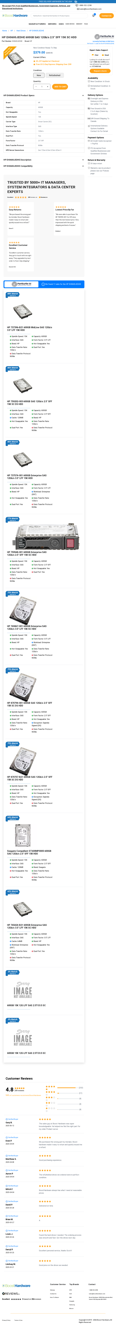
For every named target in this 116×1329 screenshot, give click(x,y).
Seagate (71, 1301)
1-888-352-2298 (85, 5)
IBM (70, 1297)
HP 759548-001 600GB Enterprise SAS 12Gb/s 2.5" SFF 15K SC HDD (27, 553)
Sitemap (52, 1290)
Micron (71, 1308)
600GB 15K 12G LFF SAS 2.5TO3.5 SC (26, 1005)
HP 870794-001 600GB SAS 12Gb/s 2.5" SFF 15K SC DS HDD (29, 704)
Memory (79, 24)
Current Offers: (39, 57)
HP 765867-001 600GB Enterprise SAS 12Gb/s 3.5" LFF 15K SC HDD (27, 627)
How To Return (54, 1297)
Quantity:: (37, 81)
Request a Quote (100, 71)
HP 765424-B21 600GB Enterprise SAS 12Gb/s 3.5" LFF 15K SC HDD (27, 926)
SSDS (61, 23)
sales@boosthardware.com (91, 9)
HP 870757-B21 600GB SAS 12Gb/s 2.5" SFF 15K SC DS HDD (29, 778)
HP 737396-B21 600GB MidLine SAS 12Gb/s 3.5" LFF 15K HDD (29, 328)
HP (11, 31)
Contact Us (53, 1294)
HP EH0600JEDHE (36, 31)
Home (4, 31)
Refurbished (54, 75)
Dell (70, 1294)
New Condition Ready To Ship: (45, 48)
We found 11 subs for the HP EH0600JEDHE (100, 43)
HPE (70, 1290)
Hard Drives (69, 24)
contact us (106, 16)
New (39, 75)
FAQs (86, 24)
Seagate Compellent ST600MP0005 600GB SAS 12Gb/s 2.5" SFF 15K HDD (29, 852)
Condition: (37, 70)
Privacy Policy (6, 1320)
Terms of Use (18, 1320)
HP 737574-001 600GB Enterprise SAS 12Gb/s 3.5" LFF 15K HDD (27, 477)
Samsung (72, 1305)
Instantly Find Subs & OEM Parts (103, 41)
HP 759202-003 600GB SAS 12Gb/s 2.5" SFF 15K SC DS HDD (29, 402)
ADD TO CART (60, 87)
